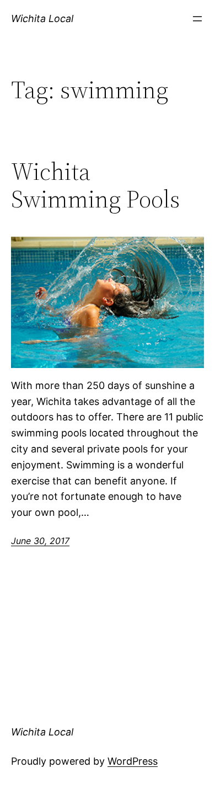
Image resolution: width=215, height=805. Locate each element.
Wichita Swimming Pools (95, 186)
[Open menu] (197, 18)
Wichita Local (42, 18)
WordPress (133, 761)
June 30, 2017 (40, 540)
